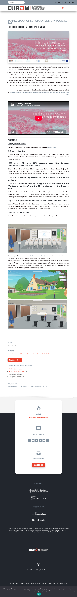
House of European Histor (17, 371)
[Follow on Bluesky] (59, 2)
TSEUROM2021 (24, 386)
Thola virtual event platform (39, 256)
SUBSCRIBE (38, 464)
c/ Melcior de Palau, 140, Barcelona (38, 570)
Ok (39, 594)
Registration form (14, 360)
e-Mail (38, 414)
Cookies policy (35, 583)
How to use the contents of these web (54, 583)
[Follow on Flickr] (72, 2)
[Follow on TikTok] (65, 2)
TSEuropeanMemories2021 (39, 386)
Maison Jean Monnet (16, 369)
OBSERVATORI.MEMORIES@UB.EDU (38, 417)
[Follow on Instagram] (56, 2)
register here (51, 147)
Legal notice (14, 583)
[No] (74, 592)
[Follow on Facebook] (62, 2)
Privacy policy (24, 583)
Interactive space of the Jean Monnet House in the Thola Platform (30, 354)
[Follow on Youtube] (69, 2)
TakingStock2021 (13, 386)
